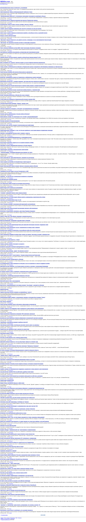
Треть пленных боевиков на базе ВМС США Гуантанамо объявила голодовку (20, 48)
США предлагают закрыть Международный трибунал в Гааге (16, 12)
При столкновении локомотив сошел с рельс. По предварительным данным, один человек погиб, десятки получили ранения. (27, 9)
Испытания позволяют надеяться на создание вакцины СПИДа (17, 142)
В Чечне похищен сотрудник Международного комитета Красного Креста (19, 350)
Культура (10, 156)
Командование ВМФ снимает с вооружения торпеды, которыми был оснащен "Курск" (22, 297)
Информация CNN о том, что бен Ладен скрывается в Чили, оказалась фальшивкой (22, 417)
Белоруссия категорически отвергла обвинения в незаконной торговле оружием (21, 318)
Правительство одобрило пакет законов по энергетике (14, 329)
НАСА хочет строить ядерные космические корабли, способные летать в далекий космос (23, 32)
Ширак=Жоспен (4, 289)
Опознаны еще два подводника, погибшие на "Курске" (14, 401)
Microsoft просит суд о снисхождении (10, 281)
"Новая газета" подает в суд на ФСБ (9, 355)
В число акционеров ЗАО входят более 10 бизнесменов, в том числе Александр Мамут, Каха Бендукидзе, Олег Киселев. (26, 30)
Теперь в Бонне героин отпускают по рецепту (12, 244)
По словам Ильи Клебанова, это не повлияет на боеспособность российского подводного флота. (21, 298)
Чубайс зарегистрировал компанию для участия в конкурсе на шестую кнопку (20, 28)
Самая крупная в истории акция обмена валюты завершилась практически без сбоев (22, 197)
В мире (10, 10)
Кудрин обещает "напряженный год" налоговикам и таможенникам (18, 429)
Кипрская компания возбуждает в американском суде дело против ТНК (19, 406)
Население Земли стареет (7, 333)
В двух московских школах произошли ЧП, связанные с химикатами (18, 438)
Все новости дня (3, 3)
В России (10, 31)
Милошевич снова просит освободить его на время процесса (16, 510)
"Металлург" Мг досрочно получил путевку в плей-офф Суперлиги (17, 42)
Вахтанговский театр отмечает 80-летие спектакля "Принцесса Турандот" (19, 346)
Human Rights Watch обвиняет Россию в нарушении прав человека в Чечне (20, 455)
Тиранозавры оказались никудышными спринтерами (14, 149)
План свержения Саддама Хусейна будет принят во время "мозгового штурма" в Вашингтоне (25, 234)
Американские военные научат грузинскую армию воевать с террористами (20, 89)
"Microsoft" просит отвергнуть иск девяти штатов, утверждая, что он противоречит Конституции (25, 39)
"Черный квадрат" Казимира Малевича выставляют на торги (16, 152)
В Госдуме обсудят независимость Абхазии (11, 259)
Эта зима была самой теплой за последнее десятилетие (15, 183)
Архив (8, 517)
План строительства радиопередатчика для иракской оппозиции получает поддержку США (24, 224)
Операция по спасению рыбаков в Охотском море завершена (16, 499)
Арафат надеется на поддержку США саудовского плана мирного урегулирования (22, 308)
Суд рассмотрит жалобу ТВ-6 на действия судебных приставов (17, 371)
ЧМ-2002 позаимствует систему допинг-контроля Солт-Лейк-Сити (17, 397)
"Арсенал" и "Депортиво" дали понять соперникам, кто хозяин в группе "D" (20, 505)
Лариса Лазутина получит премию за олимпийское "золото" (16, 292)
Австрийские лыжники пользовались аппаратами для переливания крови (19, 52)
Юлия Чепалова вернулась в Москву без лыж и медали (14, 95)
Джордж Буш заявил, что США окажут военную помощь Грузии (16, 468)
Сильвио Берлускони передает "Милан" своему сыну (14, 103)
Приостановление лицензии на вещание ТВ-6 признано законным (17, 313)
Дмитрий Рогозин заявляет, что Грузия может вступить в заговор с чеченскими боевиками (24, 266)
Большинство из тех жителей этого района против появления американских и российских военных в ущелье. (24, 21)
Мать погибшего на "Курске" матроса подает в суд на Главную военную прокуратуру (22, 62)
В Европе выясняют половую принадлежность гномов (14, 246)
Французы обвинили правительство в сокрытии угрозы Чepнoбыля (18, 485)
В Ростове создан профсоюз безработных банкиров (14, 459)
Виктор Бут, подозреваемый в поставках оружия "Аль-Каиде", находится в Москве (22, 285)
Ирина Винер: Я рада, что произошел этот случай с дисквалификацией (19, 116)
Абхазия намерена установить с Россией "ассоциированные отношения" (19, 108)
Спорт (10, 46)
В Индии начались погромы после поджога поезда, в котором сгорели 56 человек (21, 363)
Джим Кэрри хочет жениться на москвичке (11, 187)
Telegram (20, 517)
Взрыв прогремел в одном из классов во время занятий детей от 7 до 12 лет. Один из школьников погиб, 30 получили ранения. (27, 180)
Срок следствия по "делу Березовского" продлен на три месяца (17, 157)
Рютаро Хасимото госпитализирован (10, 121)
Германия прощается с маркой (8, 450)
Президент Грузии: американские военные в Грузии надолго (16, 145)
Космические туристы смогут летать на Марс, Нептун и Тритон (16, 24)
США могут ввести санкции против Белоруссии (12, 490)
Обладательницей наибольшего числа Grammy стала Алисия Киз (17, 434)
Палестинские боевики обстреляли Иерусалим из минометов (16, 72)
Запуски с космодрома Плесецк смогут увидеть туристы (15, 133)
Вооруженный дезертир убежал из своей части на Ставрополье (17, 442)
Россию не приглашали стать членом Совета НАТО (13, 337)
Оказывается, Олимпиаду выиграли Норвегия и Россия (15, 275)
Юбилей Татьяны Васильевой (8, 425)
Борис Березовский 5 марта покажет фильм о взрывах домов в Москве (19, 166)
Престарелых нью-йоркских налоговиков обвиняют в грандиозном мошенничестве (22, 388)
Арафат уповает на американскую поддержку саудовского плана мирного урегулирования (24, 369)
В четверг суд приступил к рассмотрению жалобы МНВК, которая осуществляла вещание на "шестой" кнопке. (24, 373)
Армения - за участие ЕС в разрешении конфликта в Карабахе (16, 176)
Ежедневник (12, 517)
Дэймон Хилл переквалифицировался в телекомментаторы (16, 137)
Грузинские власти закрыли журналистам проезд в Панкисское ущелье (19, 20)
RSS (16, 517)
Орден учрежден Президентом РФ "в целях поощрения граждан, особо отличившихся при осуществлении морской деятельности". (28, 252)
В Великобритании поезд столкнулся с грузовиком (13, 7)
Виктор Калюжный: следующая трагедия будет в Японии (15, 220)
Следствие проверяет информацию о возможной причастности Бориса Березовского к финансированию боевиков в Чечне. (27, 159)
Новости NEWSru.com (5, 519)
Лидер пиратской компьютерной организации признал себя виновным (19, 208)
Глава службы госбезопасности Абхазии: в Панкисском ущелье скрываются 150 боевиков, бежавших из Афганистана (31, 66)
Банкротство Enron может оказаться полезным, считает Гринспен (17, 408)
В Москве (8, 518)
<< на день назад (4, 515)
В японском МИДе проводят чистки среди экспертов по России (17, 393)
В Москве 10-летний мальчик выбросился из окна (13, 413)
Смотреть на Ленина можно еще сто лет (10, 199)
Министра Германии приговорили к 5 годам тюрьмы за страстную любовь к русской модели (24, 421)
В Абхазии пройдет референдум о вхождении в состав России (16, 475)
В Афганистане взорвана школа (8, 179)
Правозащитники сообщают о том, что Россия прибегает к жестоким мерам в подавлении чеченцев (26, 130)
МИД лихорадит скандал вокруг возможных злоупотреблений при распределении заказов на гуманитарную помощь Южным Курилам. (29, 394)
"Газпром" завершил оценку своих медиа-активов (13, 193)
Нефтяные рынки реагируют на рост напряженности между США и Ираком (20, 227)
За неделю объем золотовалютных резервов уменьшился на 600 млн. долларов (21, 376)
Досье (5, 517)
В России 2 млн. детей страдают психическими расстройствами (17, 125)
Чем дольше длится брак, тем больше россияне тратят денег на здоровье (19, 325)
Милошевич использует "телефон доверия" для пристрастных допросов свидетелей (22, 81)
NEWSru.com (5, 1)
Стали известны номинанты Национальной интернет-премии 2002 (17, 99)
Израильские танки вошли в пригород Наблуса (12, 494)
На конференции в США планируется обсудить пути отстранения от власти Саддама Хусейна (25, 263)
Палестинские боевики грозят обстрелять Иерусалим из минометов (18, 304)
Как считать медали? (5, 301)
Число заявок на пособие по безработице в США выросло (15, 161)
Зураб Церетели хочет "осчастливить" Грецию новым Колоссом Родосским (20, 255)
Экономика (11, 164)
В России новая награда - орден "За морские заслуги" (14, 251)
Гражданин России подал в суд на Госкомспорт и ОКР (14, 171)
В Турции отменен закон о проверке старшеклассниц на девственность (19, 271)
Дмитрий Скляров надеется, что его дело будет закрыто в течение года (19, 341)
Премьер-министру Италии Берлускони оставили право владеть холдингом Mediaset (22, 85)
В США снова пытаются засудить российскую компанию (15, 480)
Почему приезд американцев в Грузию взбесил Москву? (15, 114)
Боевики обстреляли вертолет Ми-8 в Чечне (11, 446)
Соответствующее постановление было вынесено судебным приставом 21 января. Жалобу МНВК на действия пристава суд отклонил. (29, 315)
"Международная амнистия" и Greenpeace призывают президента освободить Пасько (23, 16)
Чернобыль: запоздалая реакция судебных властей (14, 322)
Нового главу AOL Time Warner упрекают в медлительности (16, 216)
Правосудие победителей (7, 380)
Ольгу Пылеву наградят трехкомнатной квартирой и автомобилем (17, 204)
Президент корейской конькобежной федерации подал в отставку (17, 359)
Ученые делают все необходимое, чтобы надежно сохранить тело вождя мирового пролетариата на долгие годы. (24, 201)
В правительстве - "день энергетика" (10, 463)
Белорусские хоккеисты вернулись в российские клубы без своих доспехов (20, 230)
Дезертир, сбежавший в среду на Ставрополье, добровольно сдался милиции (20, 77)
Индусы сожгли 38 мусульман (8, 35)
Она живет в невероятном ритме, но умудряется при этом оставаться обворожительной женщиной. (21, 427)
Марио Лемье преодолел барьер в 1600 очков (12, 383)
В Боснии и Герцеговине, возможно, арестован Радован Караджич (17, 211)
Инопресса (11, 34)
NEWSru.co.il (3, 518)
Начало (2, 517)
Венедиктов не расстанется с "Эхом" (10, 239)
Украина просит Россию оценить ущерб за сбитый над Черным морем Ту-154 (20, 57)
